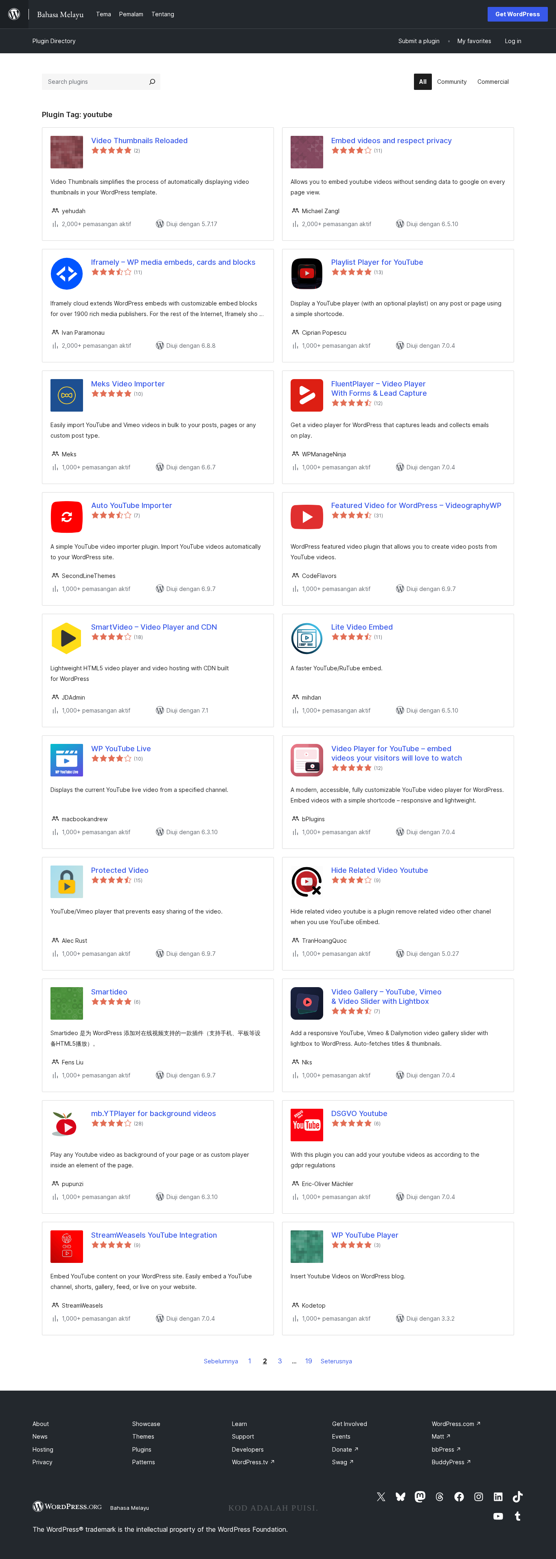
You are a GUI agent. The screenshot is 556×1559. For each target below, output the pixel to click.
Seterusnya (336, 1361)
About (41, 1423)
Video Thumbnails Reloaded (139, 140)
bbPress (446, 1449)
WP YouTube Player (364, 1235)
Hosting (43, 1449)
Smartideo (109, 992)
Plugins (141, 1449)
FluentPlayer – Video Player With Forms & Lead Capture (379, 388)
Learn (239, 1423)
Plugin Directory (54, 40)
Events (341, 1436)
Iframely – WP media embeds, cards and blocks (173, 262)
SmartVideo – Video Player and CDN (154, 627)
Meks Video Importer (128, 383)
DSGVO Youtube (359, 1113)
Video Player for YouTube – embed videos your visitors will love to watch (396, 753)
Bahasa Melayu (129, 1507)
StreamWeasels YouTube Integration (154, 1235)
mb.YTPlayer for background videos (153, 1113)
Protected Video (120, 870)
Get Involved (349, 1423)
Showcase (146, 1423)
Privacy (43, 1462)
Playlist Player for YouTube (377, 262)
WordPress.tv (253, 1462)
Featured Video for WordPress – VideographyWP (416, 505)
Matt (441, 1436)
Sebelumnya (221, 1361)
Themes (143, 1436)
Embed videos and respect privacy (391, 140)
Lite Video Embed (362, 627)
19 (308, 1361)
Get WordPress (517, 14)
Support (243, 1436)
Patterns (143, 1462)
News (40, 1436)
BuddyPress (451, 1462)
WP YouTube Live (121, 748)
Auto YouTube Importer (131, 505)
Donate (345, 1449)
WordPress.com (456, 1423)
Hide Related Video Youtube (379, 870)
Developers (248, 1449)
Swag (343, 1462)
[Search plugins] (152, 82)
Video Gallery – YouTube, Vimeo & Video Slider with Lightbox (386, 996)
